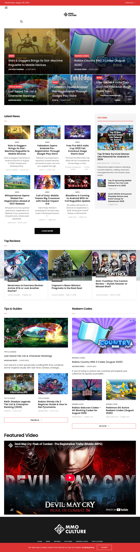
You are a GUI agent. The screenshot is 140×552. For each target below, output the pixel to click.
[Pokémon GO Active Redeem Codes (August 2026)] (121, 389)
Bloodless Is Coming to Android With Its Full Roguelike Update (77, 198)
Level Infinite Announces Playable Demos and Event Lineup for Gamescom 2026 (120, 198)
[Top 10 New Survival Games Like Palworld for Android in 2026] (115, 137)
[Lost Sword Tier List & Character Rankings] (36, 333)
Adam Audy (12, 223)
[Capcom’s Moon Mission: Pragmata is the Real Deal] (70, 265)
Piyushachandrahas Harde (110, 97)
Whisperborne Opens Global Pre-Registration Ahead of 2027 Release (17, 199)
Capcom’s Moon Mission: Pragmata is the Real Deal (67, 287)
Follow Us (129, 3)
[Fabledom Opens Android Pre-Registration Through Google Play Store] (47, 132)
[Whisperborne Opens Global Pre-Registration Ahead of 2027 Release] (17, 182)
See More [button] (34, 420)
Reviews (13, 280)
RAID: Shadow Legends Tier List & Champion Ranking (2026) (17, 404)
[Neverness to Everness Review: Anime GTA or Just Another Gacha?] (26, 265)
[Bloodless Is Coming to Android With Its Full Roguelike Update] (78, 182)
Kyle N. (55, 100)
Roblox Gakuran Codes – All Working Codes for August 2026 (86, 410)
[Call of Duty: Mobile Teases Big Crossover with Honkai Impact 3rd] (47, 182)
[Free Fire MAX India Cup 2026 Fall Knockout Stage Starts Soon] (78, 132)
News (11, 56)
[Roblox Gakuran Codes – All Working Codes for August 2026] (87, 389)
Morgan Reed (14, 100)
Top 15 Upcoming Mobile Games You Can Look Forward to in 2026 (120, 183)
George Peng (80, 69)
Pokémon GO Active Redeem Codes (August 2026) (120, 410)
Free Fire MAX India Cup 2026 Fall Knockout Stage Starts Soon (113, 86)
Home (39, 541)
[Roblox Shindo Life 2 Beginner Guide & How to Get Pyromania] (53, 383)
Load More (47, 231)
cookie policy (88, 547)
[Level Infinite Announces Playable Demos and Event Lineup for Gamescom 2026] (101, 196)
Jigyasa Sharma (16, 69)
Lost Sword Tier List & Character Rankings (28, 356)
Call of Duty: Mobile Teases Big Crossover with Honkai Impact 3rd (47, 199)
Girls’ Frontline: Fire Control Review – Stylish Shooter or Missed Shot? (111, 283)
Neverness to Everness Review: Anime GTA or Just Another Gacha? (25, 288)
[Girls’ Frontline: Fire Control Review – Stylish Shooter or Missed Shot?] (114, 263)
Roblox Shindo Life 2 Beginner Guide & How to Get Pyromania (52, 404)
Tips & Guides (15, 87)
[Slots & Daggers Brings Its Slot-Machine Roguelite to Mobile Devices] (37, 51)
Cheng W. (42, 220)
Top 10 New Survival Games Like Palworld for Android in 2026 (113, 156)
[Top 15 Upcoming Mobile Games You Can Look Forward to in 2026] (101, 183)
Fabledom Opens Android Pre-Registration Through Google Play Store (70, 91)
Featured (68, 541)
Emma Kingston (103, 163)
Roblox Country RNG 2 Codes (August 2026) (97, 362)
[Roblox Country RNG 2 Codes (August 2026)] (103, 51)
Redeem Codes (82, 56)
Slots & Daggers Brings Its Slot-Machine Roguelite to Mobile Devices (17, 149)
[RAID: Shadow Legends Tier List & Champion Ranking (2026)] (19, 383)
